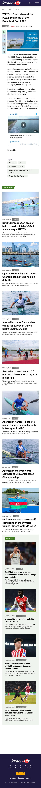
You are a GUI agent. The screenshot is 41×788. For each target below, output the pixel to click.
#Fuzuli (22, 163)
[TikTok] (30, 767)
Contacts (21, 778)
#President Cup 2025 (16, 167)
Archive (28, 778)
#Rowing (12, 163)
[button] (4, 32)
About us (13, 778)
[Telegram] (20, 767)
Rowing (5, 26)
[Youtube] (10, 767)
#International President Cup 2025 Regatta (20, 171)
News (12, 26)
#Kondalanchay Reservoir (17, 176)
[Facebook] (15, 767)
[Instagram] (25, 767)
